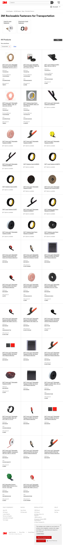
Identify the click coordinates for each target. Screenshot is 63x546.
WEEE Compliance (38, 517)
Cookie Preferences (32, 532)
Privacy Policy (22, 532)
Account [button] (55, 7)
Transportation (5, 46)
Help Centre (56, 510)
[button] (52, 540)
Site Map (56, 512)
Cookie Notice (40, 533)
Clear (15, 46)
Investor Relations (6, 514)
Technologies (5, 520)
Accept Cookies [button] (41, 540)
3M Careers (5, 512)
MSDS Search (37, 510)
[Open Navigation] (59, 3)
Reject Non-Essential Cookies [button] (44, 537)
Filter (58, 40)
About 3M (5, 510)
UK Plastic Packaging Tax (39, 522)
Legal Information (12, 532)
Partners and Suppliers (7, 516)
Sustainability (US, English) (8, 518)
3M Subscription (24, 512)
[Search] (52, 2)
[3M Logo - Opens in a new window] (4, 2)
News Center (23, 510)
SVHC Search (37, 512)
